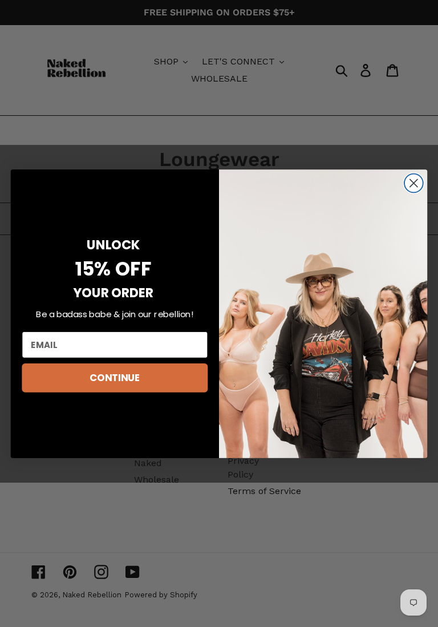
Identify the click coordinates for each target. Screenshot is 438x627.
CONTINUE (115, 377)
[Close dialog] (413, 182)
